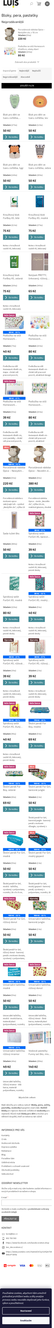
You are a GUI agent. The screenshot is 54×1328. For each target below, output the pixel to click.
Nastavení (26, 1311)
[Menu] (47, 4)
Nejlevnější (24, 70)
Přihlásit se (10, 1218)
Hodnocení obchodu (11, 1143)
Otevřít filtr (27, 85)
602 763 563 (11, 1238)
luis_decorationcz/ (14, 1247)
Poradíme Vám (8, 1158)
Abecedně (25, 77)
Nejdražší (36, 70)
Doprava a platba (9, 1147)
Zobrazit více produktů (25, 62)
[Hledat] (31, 4)
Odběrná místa (8, 1162)
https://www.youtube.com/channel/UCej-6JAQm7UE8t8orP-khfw (29, 1253)
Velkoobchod (7, 1174)
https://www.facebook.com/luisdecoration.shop (27, 1242)
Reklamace (6, 1150)
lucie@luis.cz (12, 1233)
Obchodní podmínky (11, 1170)
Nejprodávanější (10, 77)
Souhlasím (26, 1320)
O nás (4, 1139)
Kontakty (6, 1135)
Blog (4, 1154)
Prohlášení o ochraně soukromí (15, 1166)
